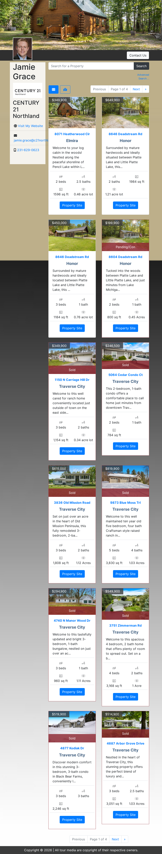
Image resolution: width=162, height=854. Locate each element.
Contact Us (137, 55)
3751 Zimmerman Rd (125, 625)
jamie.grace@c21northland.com (37, 140)
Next (136, 89)
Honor (125, 140)
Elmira (72, 140)
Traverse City (72, 386)
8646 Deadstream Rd (125, 134)
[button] (9, 25)
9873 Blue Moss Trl (125, 503)
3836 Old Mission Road (72, 503)
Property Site (72, 205)
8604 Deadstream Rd (125, 257)
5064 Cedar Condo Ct (125, 375)
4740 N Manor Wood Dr (72, 620)
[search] (91, 66)
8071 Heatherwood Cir (72, 134)
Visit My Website (30, 126)
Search (141, 66)
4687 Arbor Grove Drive (125, 743)
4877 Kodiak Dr (72, 748)
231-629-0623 (28, 150)
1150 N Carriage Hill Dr (72, 380)
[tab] (53, 89)
